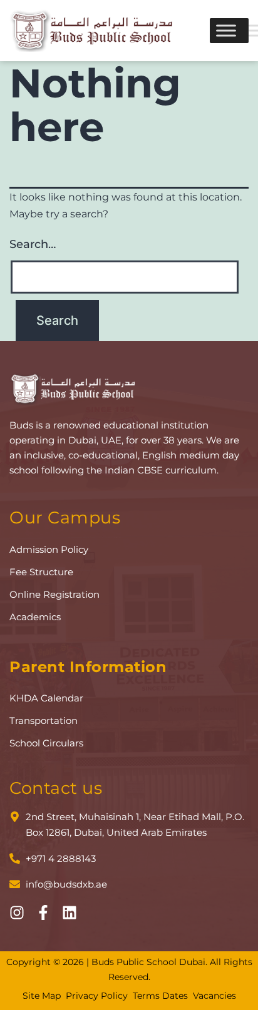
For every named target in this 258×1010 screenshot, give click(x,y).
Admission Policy (48, 549)
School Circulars (46, 743)
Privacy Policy (97, 995)
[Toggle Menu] (226, 30)
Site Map (42, 995)
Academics (35, 617)
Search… (32, 244)
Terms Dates (160, 995)
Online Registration (54, 594)
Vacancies (214, 995)
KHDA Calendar (46, 698)
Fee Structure (41, 572)
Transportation (43, 720)
